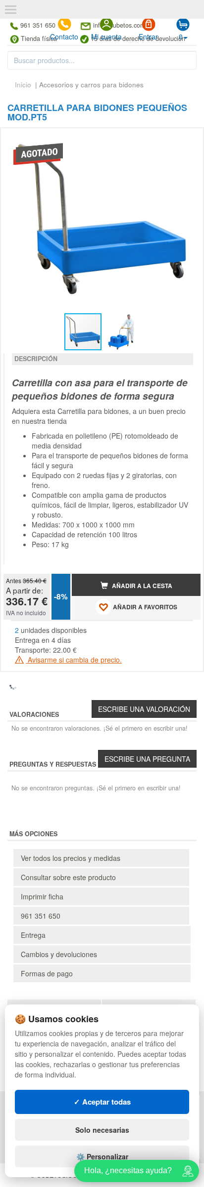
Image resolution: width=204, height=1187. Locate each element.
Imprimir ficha (42, 896)
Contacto (64, 36)
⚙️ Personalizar (102, 1156)
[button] (184, 140)
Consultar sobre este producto (68, 877)
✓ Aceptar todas (102, 1101)
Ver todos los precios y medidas (70, 858)
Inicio (23, 84)
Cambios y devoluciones (59, 954)
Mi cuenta (106, 36)
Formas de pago (47, 973)
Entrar (148, 36)
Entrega (33, 935)
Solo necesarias (102, 1130)
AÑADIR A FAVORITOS (144, 607)
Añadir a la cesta (141, 586)
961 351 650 (40, 916)
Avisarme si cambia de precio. (74, 660)
